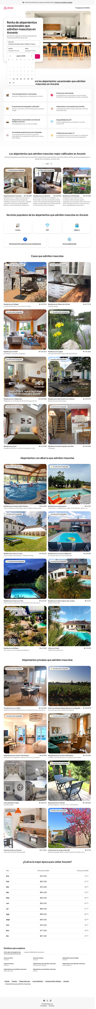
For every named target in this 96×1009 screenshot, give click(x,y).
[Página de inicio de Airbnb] (8, 8)
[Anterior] (43, 163)
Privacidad (43, 1006)
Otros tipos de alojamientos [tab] (12, 952)
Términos (51, 1006)
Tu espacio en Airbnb (82, 8)
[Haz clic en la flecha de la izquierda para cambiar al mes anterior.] (10, 56)
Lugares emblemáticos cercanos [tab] (34, 952)
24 (13, 79)
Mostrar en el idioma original (63, 2)
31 (13, 83)
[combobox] (23, 44)
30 (10, 83)
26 (21, 79)
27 (24, 79)
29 (32, 79)
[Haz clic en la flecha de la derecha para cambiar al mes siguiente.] (31, 56)
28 (28, 79)
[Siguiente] (51, 163)
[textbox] (15, 50)
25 (17, 79)
